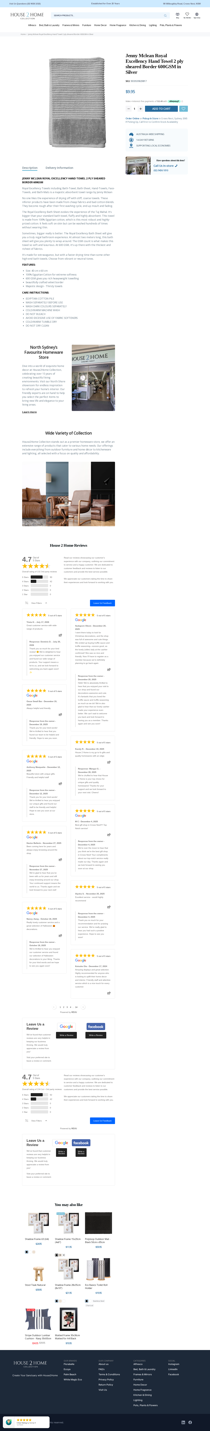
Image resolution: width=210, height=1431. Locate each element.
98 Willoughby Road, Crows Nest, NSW (182, 3)
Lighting (137, 1400)
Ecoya (67, 1369)
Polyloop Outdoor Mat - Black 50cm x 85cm (97, 1240)
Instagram (173, 1364)
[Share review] (60, 636)
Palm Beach (70, 1374)
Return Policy (106, 1384)
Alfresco (138, 1364)
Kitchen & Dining (142, 1395)
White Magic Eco (73, 1379)
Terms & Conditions (109, 1374)
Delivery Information (59, 168)
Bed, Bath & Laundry (144, 1369)
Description (29, 168)
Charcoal (89, 1305)
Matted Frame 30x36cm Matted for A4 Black (67, 1337)
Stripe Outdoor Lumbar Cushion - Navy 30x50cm (38, 1337)
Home (23, 34)
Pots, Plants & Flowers (145, 1405)
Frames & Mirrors (142, 1374)
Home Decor (140, 1384)
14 (76, 1007)
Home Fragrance (142, 1389)
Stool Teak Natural (35, 1285)
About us (104, 1364)
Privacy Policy (106, 1379)
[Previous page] (54, 1007)
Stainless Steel (98, 1301)
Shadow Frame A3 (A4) (37, 1239)
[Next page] (83, 1007)
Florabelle (69, 1364)
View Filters (36, 603)
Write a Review (66, 1035)
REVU (74, 1012)
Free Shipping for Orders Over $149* (105, 3)
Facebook (173, 1374)
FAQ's (102, 1369)
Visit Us (103, 1389)
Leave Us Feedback (102, 603)
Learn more (29, 412)
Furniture (138, 1379)
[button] (183, 108)
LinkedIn (173, 1369)
